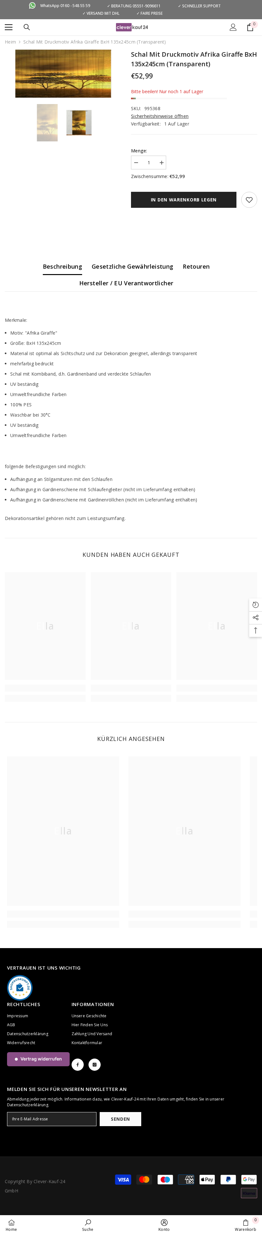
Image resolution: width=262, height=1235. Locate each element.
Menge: (139, 151)
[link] (45, 688)
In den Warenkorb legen (184, 200)
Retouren (196, 266)
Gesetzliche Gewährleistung (132, 266)
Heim (10, 42)
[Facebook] (78, 1065)
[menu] (8, 27)
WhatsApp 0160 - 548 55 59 (65, 5)
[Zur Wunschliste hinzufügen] (249, 200)
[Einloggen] (233, 27)
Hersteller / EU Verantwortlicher (126, 283)
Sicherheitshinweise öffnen (160, 116)
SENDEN (120, 1119)
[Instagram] (95, 1065)
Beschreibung (62, 266)
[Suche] (27, 27)
